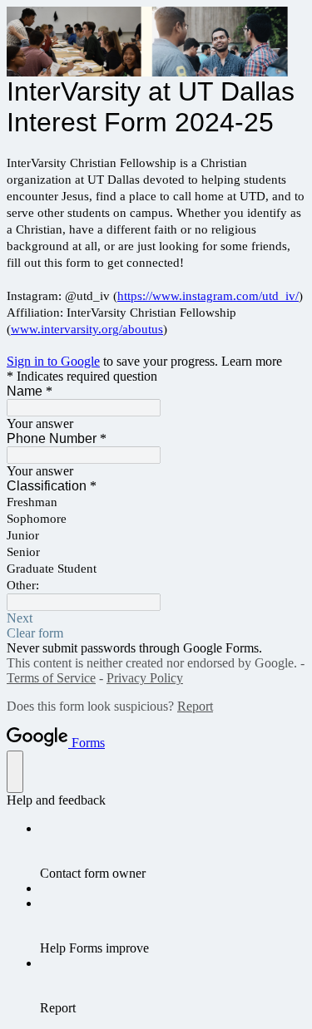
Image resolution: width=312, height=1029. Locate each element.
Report (195, 706)
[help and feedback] (15, 772)
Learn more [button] (251, 361)
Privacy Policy (144, 678)
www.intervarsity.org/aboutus (87, 329)
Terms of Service (51, 678)
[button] (156, 618)
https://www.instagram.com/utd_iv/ (208, 296)
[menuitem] (172, 851)
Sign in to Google (53, 361)
